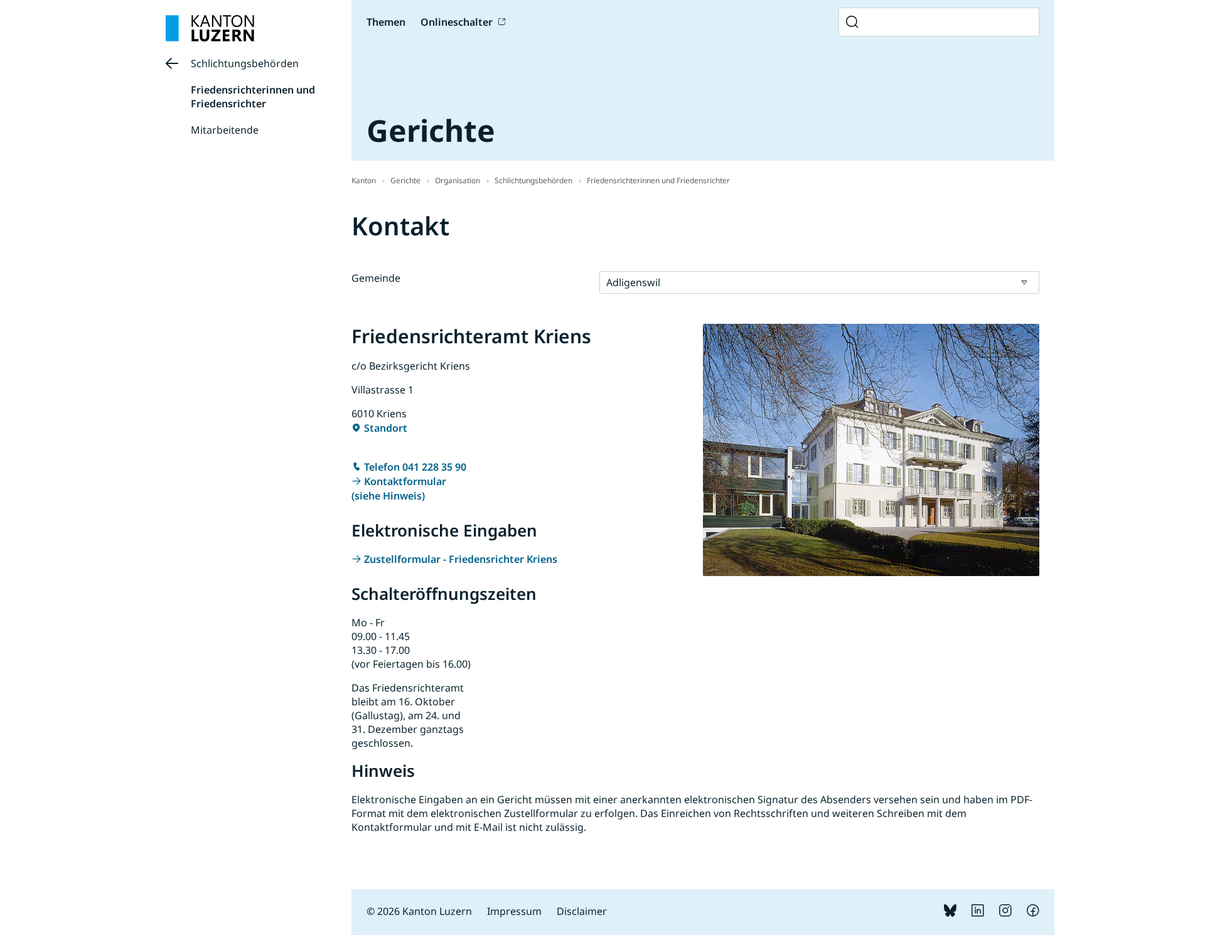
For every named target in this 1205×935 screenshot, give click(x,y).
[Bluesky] (950, 913)
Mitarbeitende (225, 130)
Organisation (457, 180)
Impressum (514, 911)
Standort (385, 428)
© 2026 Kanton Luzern (419, 911)
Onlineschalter (456, 22)
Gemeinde (375, 278)
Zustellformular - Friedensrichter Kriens (460, 559)
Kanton (363, 180)
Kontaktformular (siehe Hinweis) (398, 488)
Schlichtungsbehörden (245, 63)
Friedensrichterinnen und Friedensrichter (253, 96)
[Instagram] (1005, 913)
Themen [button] (386, 22)
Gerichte (405, 180)
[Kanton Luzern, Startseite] (210, 28)
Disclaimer (582, 911)
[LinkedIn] (978, 913)
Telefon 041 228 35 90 (415, 467)
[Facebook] (1033, 913)
